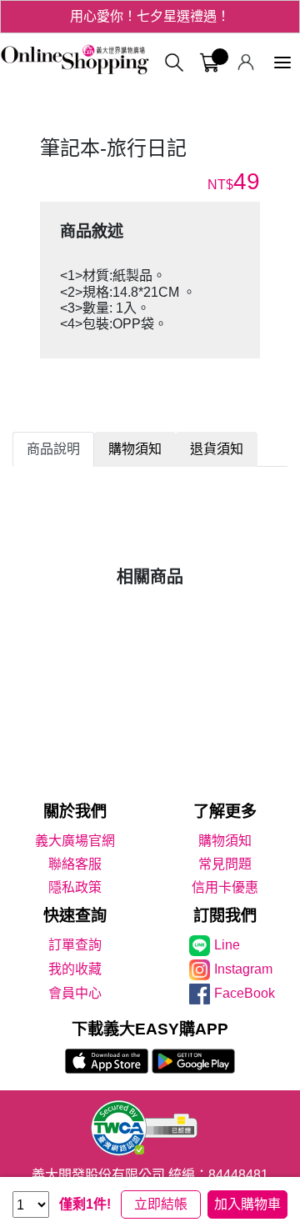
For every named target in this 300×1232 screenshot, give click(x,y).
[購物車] (209, 63)
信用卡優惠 (225, 887)
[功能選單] (282, 63)
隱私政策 (75, 887)
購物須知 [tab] (135, 449)
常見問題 (225, 864)
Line (227, 945)
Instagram (243, 969)
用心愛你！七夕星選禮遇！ (150, 16)
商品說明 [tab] (53, 449)
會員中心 (75, 993)
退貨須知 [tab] (216, 449)
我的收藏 (75, 969)
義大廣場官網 (75, 841)
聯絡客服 (75, 864)
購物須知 (225, 841)
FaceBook (244, 993)
